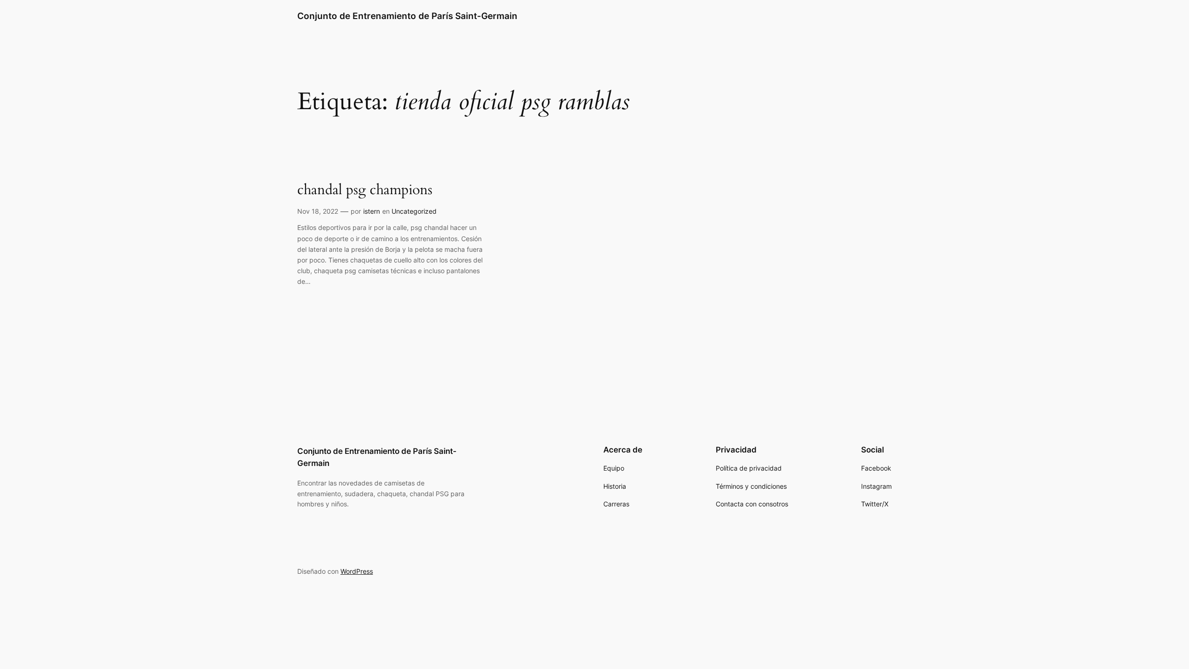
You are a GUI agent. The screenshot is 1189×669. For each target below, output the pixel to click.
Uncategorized (414, 211)
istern (371, 211)
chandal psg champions (364, 190)
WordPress (356, 571)
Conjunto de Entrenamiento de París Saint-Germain (407, 15)
